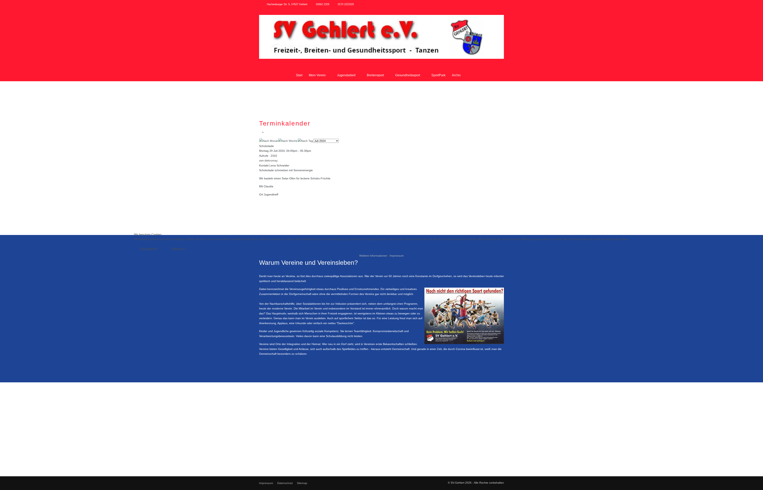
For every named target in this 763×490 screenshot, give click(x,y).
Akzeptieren (148, 249)
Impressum (397, 255)
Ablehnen (178, 249)
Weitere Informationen (373, 255)
